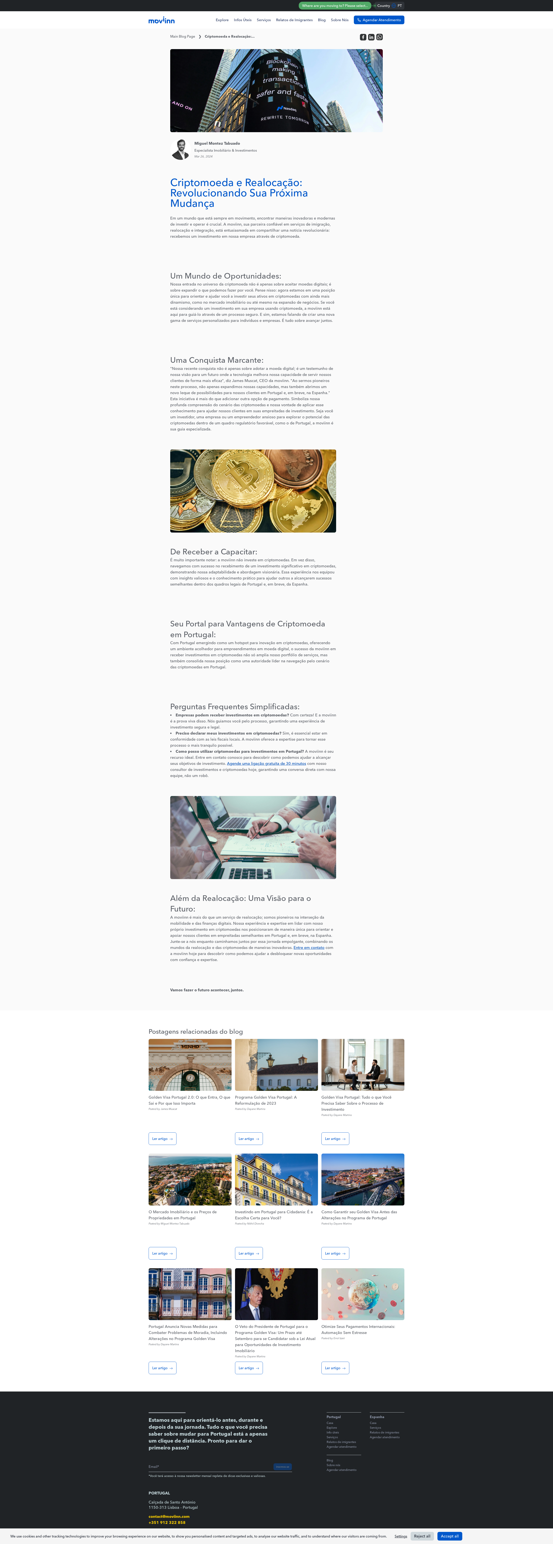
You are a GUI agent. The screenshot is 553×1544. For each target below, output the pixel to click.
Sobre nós (333, 1465)
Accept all (450, 1536)
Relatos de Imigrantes (294, 20)
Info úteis (333, 1432)
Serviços (264, 20)
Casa (330, 1423)
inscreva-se (282, 1466)
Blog (322, 20)
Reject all (422, 1536)
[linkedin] (371, 37)
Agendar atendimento (341, 1447)
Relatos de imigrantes (341, 1442)
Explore (222, 20)
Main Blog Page (182, 36)
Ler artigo (160, 1138)
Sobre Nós (340, 20)
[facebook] (363, 37)
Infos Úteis (243, 20)
